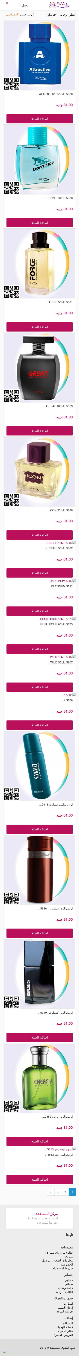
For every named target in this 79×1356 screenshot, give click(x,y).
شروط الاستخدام (62, 1268)
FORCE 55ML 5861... (59, 302)
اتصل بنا (68, 1303)
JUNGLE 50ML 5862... (58, 548)
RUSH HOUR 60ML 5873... (55, 624)
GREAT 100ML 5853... (58, 406)
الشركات (67, 1323)
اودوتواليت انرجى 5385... (57, 1116)
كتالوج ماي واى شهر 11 (59, 1252)
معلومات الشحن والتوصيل (57, 1260)
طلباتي (69, 1284)
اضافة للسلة (39, 118)
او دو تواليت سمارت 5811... (56, 804)
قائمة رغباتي (65, 1288)
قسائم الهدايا (65, 1327)
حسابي (69, 1280)
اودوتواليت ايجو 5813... (59, 1155)
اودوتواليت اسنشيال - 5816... (55, 908)
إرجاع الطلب (65, 1307)
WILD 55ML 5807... (60, 662)
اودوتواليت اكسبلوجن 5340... (55, 1012)
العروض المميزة (63, 1335)
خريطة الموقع (65, 1311)
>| (50, 1192)
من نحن (68, 1256)
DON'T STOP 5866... (59, 198)
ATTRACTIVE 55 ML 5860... (55, 94)
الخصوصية (67, 1264)
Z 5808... (67, 700)
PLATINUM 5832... (61, 586)
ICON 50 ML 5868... (60, 510)
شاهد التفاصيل (39, 55)
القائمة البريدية (64, 1292)
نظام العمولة (65, 1331)
